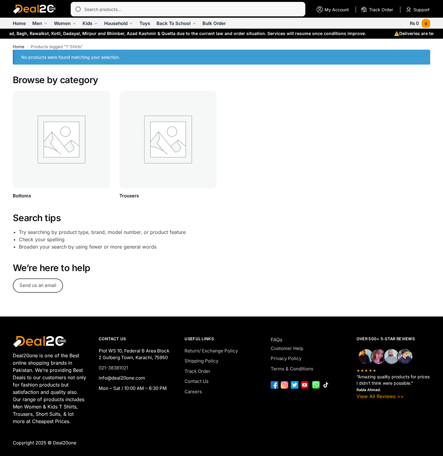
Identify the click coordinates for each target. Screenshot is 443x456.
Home (18, 46)
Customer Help (287, 348)
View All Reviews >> (380, 396)
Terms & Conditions (292, 369)
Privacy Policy (286, 358)
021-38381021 (113, 368)
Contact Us (197, 381)
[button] (420, 23)
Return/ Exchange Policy (211, 351)
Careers (193, 391)
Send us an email (37, 285)
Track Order (197, 371)
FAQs (276, 340)
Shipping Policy (201, 361)
